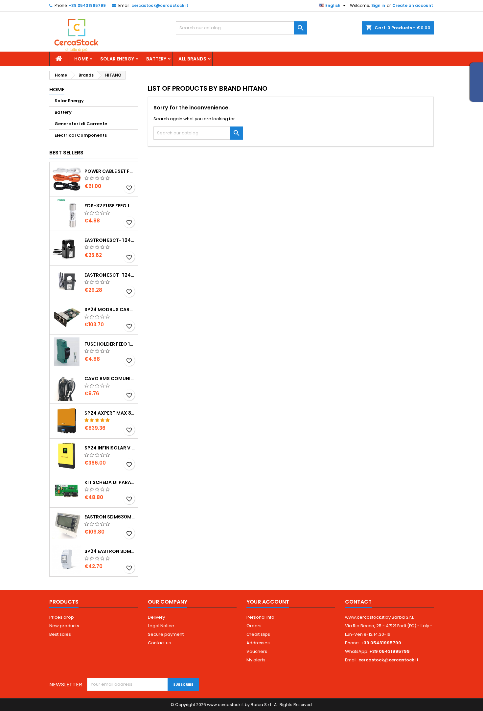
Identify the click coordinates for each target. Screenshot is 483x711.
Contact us (159, 643)
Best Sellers (66, 152)
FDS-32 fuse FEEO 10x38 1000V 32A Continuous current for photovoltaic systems (109, 205)
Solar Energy (117, 59)
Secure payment (166, 634)
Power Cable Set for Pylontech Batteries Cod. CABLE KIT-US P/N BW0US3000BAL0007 (109, 171)
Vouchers (256, 651)
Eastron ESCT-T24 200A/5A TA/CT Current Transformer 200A (109, 275)
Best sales (60, 634)
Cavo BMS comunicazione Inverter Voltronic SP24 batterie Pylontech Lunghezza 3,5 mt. (109, 378)
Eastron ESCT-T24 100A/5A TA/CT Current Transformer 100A (109, 240)
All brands (192, 59)
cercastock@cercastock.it (159, 5)
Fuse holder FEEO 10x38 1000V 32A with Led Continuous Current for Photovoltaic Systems (109, 344)
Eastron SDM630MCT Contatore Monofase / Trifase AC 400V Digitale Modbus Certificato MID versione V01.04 (109, 516)
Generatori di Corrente (81, 124)
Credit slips (258, 634)
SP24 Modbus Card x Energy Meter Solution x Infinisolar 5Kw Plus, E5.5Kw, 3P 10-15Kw (109, 309)
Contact (358, 602)
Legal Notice (161, 626)
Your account (267, 602)
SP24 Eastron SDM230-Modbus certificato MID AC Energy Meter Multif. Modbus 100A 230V (109, 551)
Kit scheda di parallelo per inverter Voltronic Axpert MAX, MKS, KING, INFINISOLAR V (109, 482)
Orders (254, 626)
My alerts (255, 660)
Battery (156, 59)
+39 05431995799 (87, 5)
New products (64, 626)
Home (81, 59)
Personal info (260, 617)
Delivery (156, 617)
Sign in (378, 5)
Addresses (258, 643)
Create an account (412, 5)
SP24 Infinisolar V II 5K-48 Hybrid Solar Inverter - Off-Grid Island (109, 447)
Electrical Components (81, 135)
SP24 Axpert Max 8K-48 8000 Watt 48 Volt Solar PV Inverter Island (109, 413)
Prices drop (61, 617)
